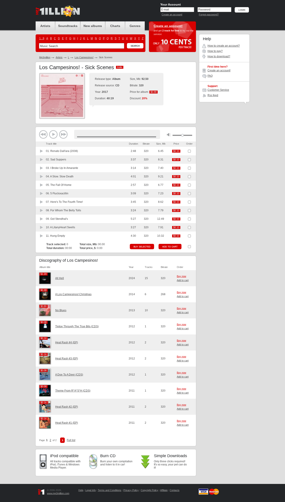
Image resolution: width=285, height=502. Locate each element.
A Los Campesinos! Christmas (73, 294)
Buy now (181, 276)
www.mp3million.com (58, 493)
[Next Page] (62, 440)
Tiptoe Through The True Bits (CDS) (77, 326)
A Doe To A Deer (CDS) (69, 374)
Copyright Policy (149, 490)
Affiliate (164, 490)
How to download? (219, 56)
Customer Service (218, 89)
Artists (59, 57)
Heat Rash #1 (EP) (66, 422)
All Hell (59, 278)
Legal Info (90, 490)
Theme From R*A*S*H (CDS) (72, 390)
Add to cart (183, 280)
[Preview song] (42, 151)
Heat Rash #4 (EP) (66, 342)
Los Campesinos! (84, 57)
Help (80, 490)
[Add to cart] (170, 246)
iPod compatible (64, 456)
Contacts (174, 490)
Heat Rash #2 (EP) (66, 406)
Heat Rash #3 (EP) (66, 358)
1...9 (41, 38)
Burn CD (108, 456)
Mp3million (44, 57)
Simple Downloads (170, 456)
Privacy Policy (131, 490)
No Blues (60, 310)
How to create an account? (224, 45)
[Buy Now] (142, 246)
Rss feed (213, 95)
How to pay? (215, 51)
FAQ (210, 75)
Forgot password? (209, 14)
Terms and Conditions (109, 490)
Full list (71, 440)
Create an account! (172, 14)
